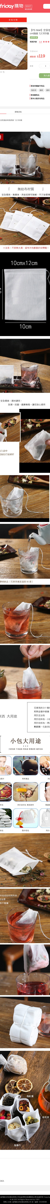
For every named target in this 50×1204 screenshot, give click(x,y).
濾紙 (41, 90)
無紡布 (33, 90)
